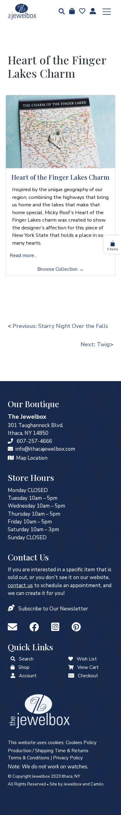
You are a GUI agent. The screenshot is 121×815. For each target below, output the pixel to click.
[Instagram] (56, 627)
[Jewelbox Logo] (39, 710)
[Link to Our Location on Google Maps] (11, 458)
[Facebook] (35, 627)
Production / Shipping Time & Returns (48, 751)
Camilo (97, 784)
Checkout (88, 676)
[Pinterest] (76, 627)
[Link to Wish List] (81, 11)
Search (26, 659)
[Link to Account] (92, 11)
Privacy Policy (68, 758)
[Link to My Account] (13, 676)
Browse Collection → (60, 269)
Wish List (87, 659)
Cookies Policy (81, 742)
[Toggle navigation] (106, 12)
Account (28, 676)
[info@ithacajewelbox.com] (10, 449)
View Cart (88, 667)
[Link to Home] (22, 12)
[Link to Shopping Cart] (71, 667)
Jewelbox (73, 784)
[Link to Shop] (71, 11)
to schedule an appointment (54, 585)
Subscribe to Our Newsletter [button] (53, 608)
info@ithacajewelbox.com (45, 449)
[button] (59, 12)
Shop (23, 667)
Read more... (23, 255)
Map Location (31, 458)
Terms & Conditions (28, 758)
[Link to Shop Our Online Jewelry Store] (13, 667)
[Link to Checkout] (71, 676)
